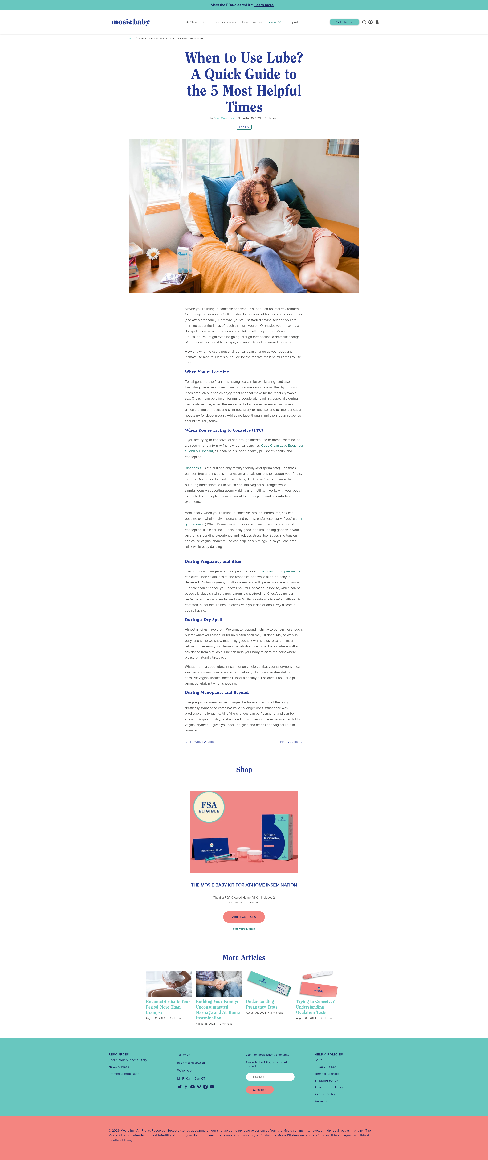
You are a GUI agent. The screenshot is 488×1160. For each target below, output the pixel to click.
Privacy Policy (325, 1067)
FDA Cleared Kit (195, 22)
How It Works (252, 22)
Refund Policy (325, 1094)
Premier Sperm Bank (124, 1074)
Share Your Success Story (128, 1060)
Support (292, 22)
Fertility (244, 127)
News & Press (119, 1067)
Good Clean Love (223, 118)
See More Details (244, 929)
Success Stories (224, 22)
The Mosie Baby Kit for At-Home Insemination (244, 885)
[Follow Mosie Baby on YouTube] (192, 1088)
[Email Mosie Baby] (212, 1088)
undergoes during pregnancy (278, 571)
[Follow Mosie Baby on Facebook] (186, 1088)
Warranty (321, 1101)
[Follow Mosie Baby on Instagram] (205, 1088)
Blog (131, 38)
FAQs (318, 1060)
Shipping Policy (326, 1081)
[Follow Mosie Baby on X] (179, 1088)
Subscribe (259, 1090)
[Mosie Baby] (131, 22)
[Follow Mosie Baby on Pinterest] (199, 1088)
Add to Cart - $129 (244, 917)
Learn (271, 22)
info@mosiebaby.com (191, 1063)
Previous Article (202, 742)
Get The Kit (344, 22)
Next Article (289, 742)
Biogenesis (194, 468)
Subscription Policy (329, 1087)
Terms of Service (327, 1074)
